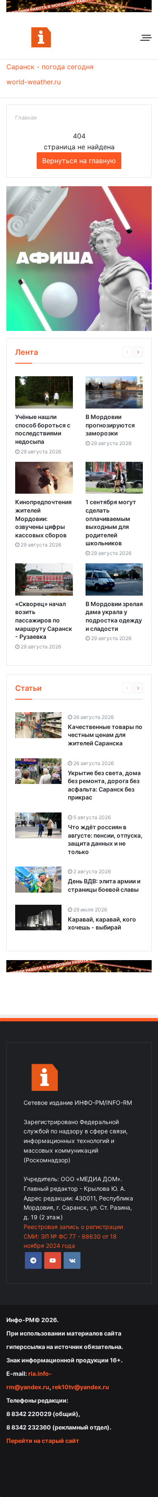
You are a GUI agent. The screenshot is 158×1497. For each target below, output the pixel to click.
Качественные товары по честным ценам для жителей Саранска (105, 735)
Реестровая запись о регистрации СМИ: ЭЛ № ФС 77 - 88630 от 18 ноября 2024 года (73, 1236)
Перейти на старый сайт (42, 1440)
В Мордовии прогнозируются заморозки (110, 425)
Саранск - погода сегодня (50, 66)
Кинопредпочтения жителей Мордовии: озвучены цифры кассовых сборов (43, 518)
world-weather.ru (33, 82)
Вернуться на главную (79, 160)
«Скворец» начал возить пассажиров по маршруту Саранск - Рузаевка (43, 620)
